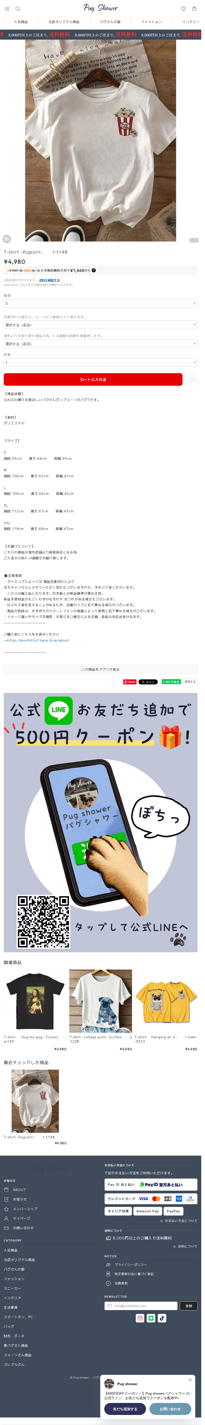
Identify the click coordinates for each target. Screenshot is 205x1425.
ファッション (151, 21)
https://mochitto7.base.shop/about (38, 640)
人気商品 (21, 21)
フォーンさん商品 (18, 1355)
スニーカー (12, 1288)
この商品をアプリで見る (101, 669)
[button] (7, 9)
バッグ (9, 1326)
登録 (189, 1305)
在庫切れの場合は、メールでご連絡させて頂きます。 (46, 316)
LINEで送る (171, 682)
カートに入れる (93, 379)
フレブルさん (14, 1364)
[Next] (196, 143)
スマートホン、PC (18, 1316)
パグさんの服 (110, 21)
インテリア (12, 1297)
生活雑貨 (11, 1307)
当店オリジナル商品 (64, 21)
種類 (7, 295)
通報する (190, 681)
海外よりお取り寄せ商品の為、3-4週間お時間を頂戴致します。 (54, 335)
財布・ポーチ (14, 1335)
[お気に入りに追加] (191, 379)
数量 (7, 354)
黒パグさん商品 (16, 1345)
